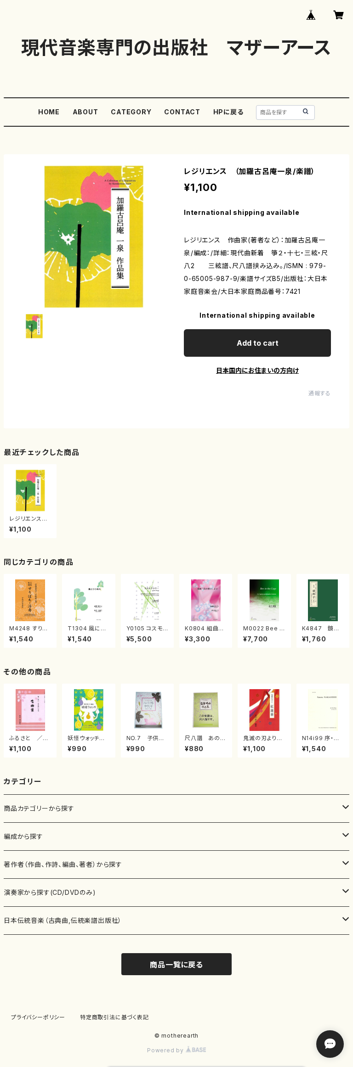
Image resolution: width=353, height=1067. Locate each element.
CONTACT (182, 112)
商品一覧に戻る (176, 964)
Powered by (166, 1050)
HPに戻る (228, 112)
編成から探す (23, 836)
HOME (49, 112)
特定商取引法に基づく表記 (114, 1017)
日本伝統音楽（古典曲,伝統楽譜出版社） (63, 920)
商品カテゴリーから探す (39, 808)
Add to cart (258, 343)
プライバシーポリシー (38, 1017)
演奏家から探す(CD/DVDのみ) (50, 892)
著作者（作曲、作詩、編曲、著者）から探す (63, 864)
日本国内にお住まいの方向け (257, 370)
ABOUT (85, 112)
